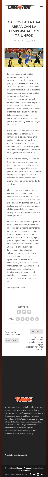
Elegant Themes (23, 468)
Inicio (7, 474)
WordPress (26, 470)
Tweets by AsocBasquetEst (16, 455)
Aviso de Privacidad (19, 474)
